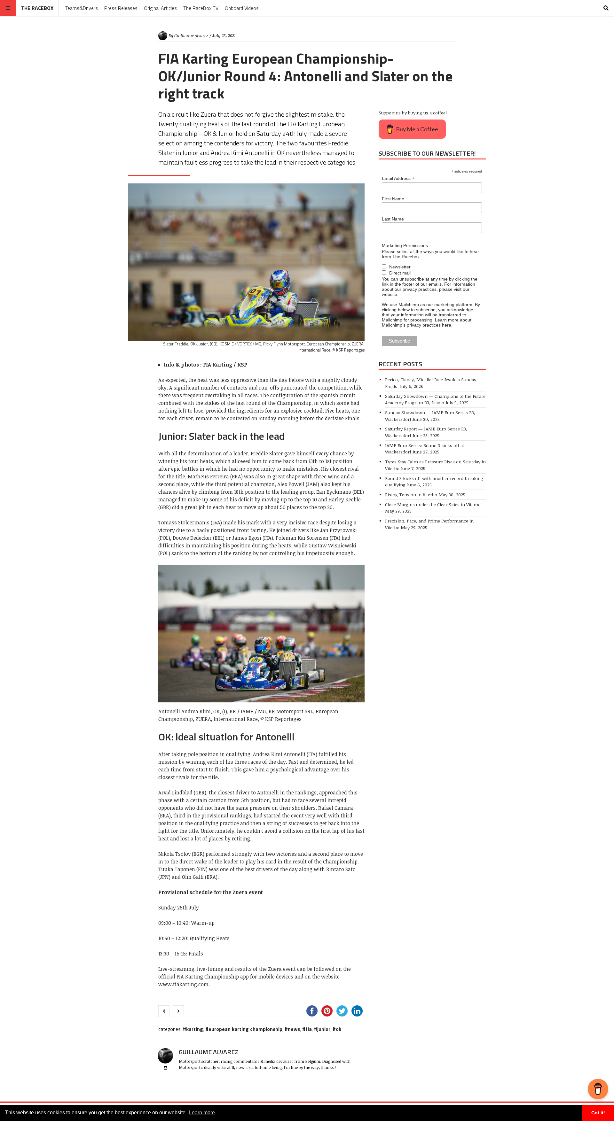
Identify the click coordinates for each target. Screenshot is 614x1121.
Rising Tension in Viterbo (411, 494)
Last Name (393, 218)
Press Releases (121, 8)
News (294, 1029)
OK (338, 1029)
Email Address (398, 178)
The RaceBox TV (200, 8)
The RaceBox (37, 8)
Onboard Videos (242, 8)
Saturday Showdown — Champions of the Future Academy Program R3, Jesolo (435, 399)
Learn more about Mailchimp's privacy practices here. (426, 322)
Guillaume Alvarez (191, 35)
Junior (323, 1029)
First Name (393, 198)
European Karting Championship (245, 1029)
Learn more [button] (202, 1112)
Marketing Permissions (405, 245)
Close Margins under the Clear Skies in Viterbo (433, 504)
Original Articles (160, 8)
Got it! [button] (598, 1112)
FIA (308, 1029)
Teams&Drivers (81, 8)
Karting (194, 1029)
